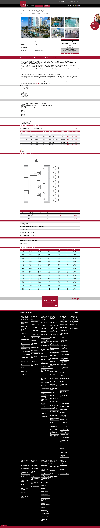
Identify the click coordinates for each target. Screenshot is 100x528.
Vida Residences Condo (54, 427)
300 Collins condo (34, 321)
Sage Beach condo (44, 506)
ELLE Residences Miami (54, 359)
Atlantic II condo (34, 466)
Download (75, 212)
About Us (30, 526)
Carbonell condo (63, 364)
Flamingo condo (24, 345)
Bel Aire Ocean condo (45, 343)
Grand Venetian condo (25, 348)
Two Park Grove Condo (64, 473)
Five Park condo (24, 343)
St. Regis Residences (64, 432)
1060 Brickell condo (63, 324)
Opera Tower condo (54, 405)
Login (68, 1)
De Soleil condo (24, 336)
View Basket (77, 1)
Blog (65, 2)
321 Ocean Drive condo (35, 322)
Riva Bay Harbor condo (54, 474)
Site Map (55, 526)
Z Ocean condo (24, 376)
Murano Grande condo (35, 353)
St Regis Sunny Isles (44, 507)
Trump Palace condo (45, 513)
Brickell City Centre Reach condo (63, 341)
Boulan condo (24, 333)
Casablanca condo (44, 357)
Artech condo (33, 463)
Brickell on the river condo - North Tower (64, 356)
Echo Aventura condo (35, 480)
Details (76, 133)
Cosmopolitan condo (35, 337)
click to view (29, 224)
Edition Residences (54, 358)
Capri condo (23, 334)
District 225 (62, 372)
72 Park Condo (43, 328)
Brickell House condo (64, 351)
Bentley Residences (44, 475)
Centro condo (53, 350)
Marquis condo (53, 380)
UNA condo (62, 448)
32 (60, 217)
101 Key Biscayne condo (25, 463)
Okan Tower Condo (54, 398)
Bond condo (62, 336)
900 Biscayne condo (54, 334)
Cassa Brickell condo (64, 365)
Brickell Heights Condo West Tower (64, 349)
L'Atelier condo (44, 387)
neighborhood (65, 43)
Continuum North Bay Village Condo (45, 361)
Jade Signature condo (45, 483)
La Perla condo (43, 485)
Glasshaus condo (63, 465)
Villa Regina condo (63, 452)
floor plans (74, 41)
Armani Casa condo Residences (44, 470)
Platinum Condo (53, 415)
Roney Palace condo (25, 361)
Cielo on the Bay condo (45, 359)
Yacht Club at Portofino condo (34, 367)
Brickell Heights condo (64, 347)
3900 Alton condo (44, 322)
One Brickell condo (63, 419)
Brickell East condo (63, 345)
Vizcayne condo (53, 431)
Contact (72, 2)
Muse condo (43, 488)
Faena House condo (25, 339)
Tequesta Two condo (64, 438)
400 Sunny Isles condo (45, 463)
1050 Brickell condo (63, 322)
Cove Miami (52, 353)
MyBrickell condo (63, 409)
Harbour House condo (54, 466)
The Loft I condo (53, 426)
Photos (68, 133)
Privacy (45, 526)
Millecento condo (63, 407)
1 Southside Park (63, 319)
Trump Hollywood (44, 511)
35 (60, 215)
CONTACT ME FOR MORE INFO (70, 39)
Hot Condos (48, 2)
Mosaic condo (43, 394)
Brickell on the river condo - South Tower (64, 359)
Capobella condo (44, 354)
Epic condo (52, 362)
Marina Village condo (74, 322)
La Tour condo (43, 390)
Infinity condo (63, 389)
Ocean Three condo (44, 493)
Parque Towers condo (45, 496)
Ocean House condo (35, 354)
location (74, 43)
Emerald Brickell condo (64, 379)
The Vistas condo (24, 371)
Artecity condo (24, 326)
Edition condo (43, 365)
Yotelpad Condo (53, 436)
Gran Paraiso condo (54, 369)
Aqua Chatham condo (45, 333)
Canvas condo (53, 347)
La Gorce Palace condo (45, 388)
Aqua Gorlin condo (44, 334)
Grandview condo (44, 381)
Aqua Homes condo (44, 336)
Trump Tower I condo (45, 516)
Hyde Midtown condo (54, 372)
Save (70, 45)
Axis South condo (63, 331)
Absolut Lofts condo (35, 324)
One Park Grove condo (64, 472)
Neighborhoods (41, 2)
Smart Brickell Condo (64, 429)
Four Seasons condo (64, 382)
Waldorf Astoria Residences (53, 433)
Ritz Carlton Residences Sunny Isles (45, 504)
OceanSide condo (73, 324)
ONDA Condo (52, 470)
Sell (37, 2)
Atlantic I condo (34, 465)
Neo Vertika (62, 412)
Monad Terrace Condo (25, 354)
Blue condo (52, 346)
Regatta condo (44, 401)
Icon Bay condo (53, 374)
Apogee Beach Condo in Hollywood (45, 467)
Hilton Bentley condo (35, 341)
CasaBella (52, 349)
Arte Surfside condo (45, 339)
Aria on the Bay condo (54, 335)
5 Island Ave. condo (25, 325)
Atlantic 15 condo (44, 472)
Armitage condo (34, 328)
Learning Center (60, 2)
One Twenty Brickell (64, 420)
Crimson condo (53, 355)
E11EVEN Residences (54, 356)
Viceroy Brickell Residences (63, 450)
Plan (72, 133)
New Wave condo (53, 394)
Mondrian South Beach (25, 355)
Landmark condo (34, 485)
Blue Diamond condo (45, 345)
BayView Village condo (74, 321)
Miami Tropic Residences (52, 384)
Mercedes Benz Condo (64, 406)
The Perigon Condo (44, 414)
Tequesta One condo (64, 435)
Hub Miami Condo (53, 371)
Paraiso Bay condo (53, 407)
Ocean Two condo (44, 494)
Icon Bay (37, 83)
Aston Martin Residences (53, 339)
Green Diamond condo (45, 382)
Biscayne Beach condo (54, 344)
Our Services (77, 2)
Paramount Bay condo (54, 411)
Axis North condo (63, 330)
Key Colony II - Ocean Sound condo (25, 486)
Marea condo (33, 349)
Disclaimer (50, 526)
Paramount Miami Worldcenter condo (54, 413)
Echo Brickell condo (64, 376)
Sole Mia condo (34, 489)
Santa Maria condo (63, 422)
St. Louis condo (63, 431)
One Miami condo (53, 399)
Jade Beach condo (44, 480)
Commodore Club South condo (24, 473)
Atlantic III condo (34, 468)
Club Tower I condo (25, 465)
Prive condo (33, 488)
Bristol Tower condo (64, 362)
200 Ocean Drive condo (35, 319)
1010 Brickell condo (63, 321)
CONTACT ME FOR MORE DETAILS (69, 53)
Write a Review (70, 47)
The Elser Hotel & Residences (53, 424)
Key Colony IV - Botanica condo (24, 492)
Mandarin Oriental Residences (63, 401)
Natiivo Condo (53, 392)
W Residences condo (25, 373)
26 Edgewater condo (54, 327)
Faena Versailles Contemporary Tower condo (45, 370)
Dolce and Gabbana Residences (64, 375)
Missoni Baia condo (54, 391)
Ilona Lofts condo (34, 346)
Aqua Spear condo (44, 337)
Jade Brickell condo (63, 393)
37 (60, 214)
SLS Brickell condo (63, 426)
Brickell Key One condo (64, 352)
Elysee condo (52, 361)
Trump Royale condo (45, 514)
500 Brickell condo (63, 327)
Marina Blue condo (54, 378)
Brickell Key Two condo (64, 354)
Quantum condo (53, 416)
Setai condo (23, 363)
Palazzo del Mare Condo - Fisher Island (74, 326)
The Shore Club (44, 416)
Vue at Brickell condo (64, 454)
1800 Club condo (53, 322)
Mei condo (43, 391)
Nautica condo (43, 396)
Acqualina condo (44, 465)
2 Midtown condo (53, 324)
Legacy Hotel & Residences (53, 376)
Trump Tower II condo (45, 517)
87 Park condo (43, 330)
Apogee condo (34, 327)
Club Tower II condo (25, 466)
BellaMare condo (34, 476)
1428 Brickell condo (63, 325)
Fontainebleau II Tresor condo (44, 376)
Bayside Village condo (74, 319)
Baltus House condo (54, 341)
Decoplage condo (24, 338)
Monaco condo (43, 393)
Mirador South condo (25, 352)
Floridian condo (24, 346)
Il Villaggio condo (24, 349)
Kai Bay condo (43, 385)
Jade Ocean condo (44, 482)
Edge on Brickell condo (64, 378)
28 (60, 212)
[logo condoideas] (23, 4)
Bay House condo (53, 343)
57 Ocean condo (44, 325)
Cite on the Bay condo (54, 352)
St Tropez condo (44, 407)
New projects (53, 2)
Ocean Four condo (44, 490)
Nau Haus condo (24, 357)
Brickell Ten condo (63, 361)
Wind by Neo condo (54, 435)
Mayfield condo (63, 404)
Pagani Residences (44, 397)
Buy (34, 2)
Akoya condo (43, 331)
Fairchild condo (63, 463)
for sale (65, 41)
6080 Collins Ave (44, 326)
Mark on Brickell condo (64, 403)
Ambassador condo (34, 325)
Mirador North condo (25, 351)
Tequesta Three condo (64, 437)
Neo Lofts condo (63, 411)
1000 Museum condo (54, 321)
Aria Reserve (52, 337)
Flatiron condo (63, 381)
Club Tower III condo (25, 468)
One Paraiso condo (54, 401)
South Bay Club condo (25, 364)
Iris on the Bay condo (45, 384)
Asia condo (62, 328)
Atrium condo (33, 469)
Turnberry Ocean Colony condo (44, 523)
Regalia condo (43, 501)
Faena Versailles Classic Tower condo (45, 367)
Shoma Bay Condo (44, 406)
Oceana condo (24, 499)
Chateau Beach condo (45, 476)
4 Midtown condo (53, 328)
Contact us (47, 5)
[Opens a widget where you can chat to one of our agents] (4, 526)
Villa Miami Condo (53, 429)
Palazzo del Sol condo (74, 328)
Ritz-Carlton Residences (43, 404)
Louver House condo (35, 347)
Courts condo (33, 338)
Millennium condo (44, 487)
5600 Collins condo (44, 323)
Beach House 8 (43, 342)
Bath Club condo (44, 340)
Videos (68, 2)
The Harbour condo (44, 413)
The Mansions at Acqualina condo (44, 510)
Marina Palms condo (35, 486)
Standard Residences (64, 434)
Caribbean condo (44, 356)
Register (71, 1)
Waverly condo (24, 374)
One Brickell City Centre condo (63, 417)
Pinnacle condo (44, 497)
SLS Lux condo (63, 428)
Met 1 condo (52, 381)
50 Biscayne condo (53, 330)
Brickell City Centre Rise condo (63, 343)
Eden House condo (44, 363)
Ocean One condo (44, 491)
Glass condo (33, 340)
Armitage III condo (34, 330)
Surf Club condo (44, 409)
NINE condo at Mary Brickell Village (64, 415)
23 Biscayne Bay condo (54, 325)
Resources (41, 526)
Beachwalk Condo (44, 473)
